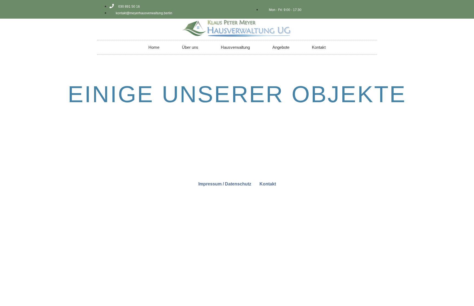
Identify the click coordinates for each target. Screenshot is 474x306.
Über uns (190, 47)
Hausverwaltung (235, 47)
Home (153, 47)
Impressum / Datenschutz (224, 184)
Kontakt (319, 47)
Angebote (280, 47)
